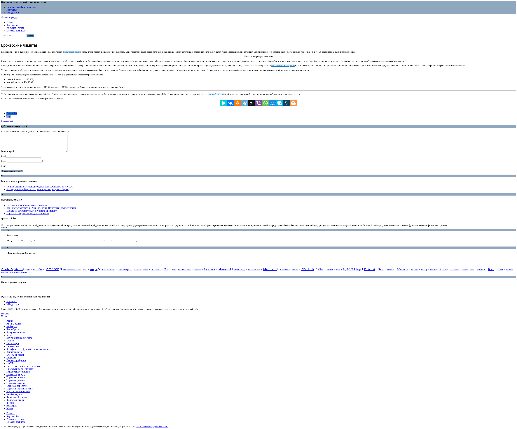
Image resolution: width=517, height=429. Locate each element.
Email (3, 161)
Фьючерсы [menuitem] (11, 405)
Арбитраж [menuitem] (11, 326)
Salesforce (403, 269)
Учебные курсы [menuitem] (14, 394)
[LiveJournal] (286, 103)
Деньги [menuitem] (10, 340)
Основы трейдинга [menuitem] (16, 360)
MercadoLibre (255, 269)
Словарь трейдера (15, 30)
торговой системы (216, 94)
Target (472, 269)
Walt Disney (510, 269)
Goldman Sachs (185, 269)
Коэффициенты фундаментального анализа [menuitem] (28, 349)
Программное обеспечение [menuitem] (20, 369)
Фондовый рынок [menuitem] (15, 400)
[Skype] (279, 103)
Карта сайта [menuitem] (12, 416)
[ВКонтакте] (230, 103)
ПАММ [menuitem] (10, 363)
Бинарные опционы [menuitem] (16, 332)
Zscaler (25, 272)
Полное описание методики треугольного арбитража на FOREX (39, 186)
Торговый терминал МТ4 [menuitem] (19, 388)
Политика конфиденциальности (22, 7)
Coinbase (146, 269)
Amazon (54, 269)
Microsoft (271, 269)
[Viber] (258, 103)
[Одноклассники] (237, 103)
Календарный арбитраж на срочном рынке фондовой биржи (37, 189)
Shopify (425, 269)
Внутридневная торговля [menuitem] (19, 337)
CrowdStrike (157, 269)
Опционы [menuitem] (11, 357)
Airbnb (29, 269)
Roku (382, 269)
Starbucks (465, 269)
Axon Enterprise (125, 269)
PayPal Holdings (353, 269)
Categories (11, 113)
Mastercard (226, 269)
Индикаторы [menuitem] (13, 346)
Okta (321, 269)
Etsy (167, 269)
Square (444, 269)
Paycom (339, 269)
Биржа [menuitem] (9, 335)
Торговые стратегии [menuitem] (16, 385)
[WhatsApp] (265, 103)
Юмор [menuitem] (9, 408)
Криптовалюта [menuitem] (14, 352)
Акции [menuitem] (9, 321)
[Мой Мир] (272, 103)
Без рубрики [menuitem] (12, 329)
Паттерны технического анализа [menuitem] (23, 366)
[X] (251, 103)
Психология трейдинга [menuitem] (18, 371)
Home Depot (198, 269)
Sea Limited (415, 269)
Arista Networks (109, 269)
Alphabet (39, 269)
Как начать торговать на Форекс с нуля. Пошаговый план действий (41, 208)
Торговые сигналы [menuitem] (15, 383)
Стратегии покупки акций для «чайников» (27, 213)
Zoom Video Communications (10, 272)
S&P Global (391, 269)
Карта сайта (12, 25)
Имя (3, 156)
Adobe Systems (13, 269)
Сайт (3, 166)
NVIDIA (309, 269)
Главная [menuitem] (10, 413)
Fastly (174, 269)
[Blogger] (293, 103)
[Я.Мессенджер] (223, 103)
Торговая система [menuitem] (15, 377)
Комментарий (8, 151)
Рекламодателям (15, 27)
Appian (86, 269)
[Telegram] (244, 103)
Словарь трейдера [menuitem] (15, 374)
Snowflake (434, 269)
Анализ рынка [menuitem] (13, 323)
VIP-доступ (12, 12)
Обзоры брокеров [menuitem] (15, 354)
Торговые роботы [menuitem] (15, 380)
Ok (137, 427)
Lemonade (210, 269)
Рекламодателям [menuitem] (15, 419)
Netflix (296, 269)
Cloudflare (138, 269)
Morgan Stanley (285, 269)
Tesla (492, 269)
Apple (95, 269)
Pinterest (370, 269)
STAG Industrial (455, 269)
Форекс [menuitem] (10, 402)
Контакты (11, 9)
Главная (10, 22)
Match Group (240, 269)
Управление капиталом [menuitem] (18, 391)
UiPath (501, 269)
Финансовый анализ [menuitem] (16, 397)
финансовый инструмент (283, 65)
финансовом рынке (72, 52)
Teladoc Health (481, 269)
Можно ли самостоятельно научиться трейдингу (31, 210)
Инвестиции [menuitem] (12, 343)
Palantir (330, 269)
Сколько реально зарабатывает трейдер (26, 205)
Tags (8, 116)
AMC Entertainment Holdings (72, 269)
